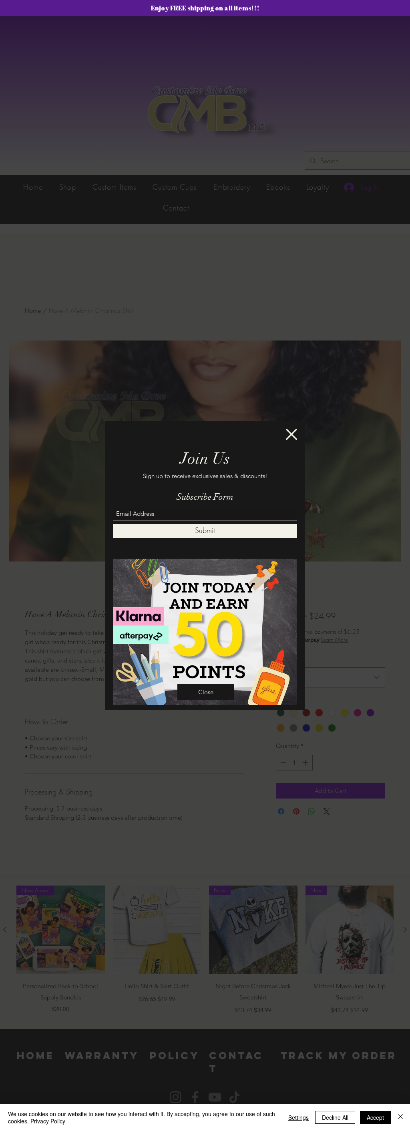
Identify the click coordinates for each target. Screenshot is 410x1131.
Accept (375, 1117)
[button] (291, 434)
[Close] (400, 1117)
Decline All (335, 1117)
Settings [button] (298, 1117)
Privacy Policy (47, 1121)
